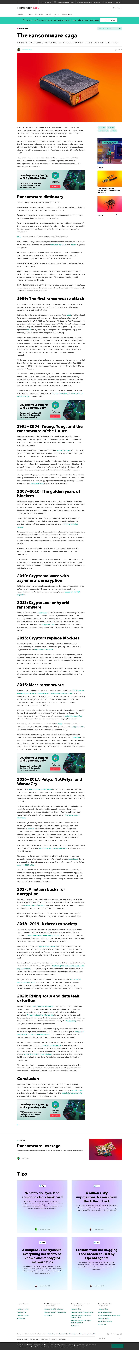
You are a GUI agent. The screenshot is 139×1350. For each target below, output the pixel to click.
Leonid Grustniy (27, 50)
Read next (22, 1140)
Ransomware (23, 28)
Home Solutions (22, 1304)
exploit (31, 829)
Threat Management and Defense (109, 1315)
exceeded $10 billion (26, 865)
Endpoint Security (103, 1318)
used (69, 315)
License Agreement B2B (89, 1334)
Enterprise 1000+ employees (112, 2)
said (29, 330)
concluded (73, 859)
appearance (41, 613)
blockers (54, 245)
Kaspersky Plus (21, 1312)
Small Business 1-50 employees (65, 2)
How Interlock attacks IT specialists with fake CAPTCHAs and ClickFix (108, 190)
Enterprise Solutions (105, 1304)
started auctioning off (52, 1045)
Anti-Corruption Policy (62, 1334)
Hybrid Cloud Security (105, 1321)
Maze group (71, 1021)
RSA (19, 237)
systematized (37, 483)
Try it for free (109, 20)
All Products (48, 1315)
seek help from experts (72, 1093)
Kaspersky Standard (23, 1309)
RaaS (60, 724)
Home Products (47, 2)
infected (76, 737)
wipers (73, 245)
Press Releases (52, 1339)
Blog (55, 14)
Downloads (39, 14)
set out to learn (63, 450)
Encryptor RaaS (77, 727)
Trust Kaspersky (62, 1339)
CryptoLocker (48, 624)
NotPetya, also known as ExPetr (53, 848)
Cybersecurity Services (105, 1312)
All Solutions (21, 1318)
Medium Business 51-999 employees (89, 2)
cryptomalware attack (47, 946)
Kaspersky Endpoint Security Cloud (55, 1312)
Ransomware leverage (38, 1145)
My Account (116, 8)
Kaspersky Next (76, 1309)
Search (120, 28)
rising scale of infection (42, 1006)
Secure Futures (67, 14)
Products (20, 14)
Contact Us (20, 1339)
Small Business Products (52, 1304)
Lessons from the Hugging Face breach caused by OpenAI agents (96, 1254)
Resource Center (44, 1339)
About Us (26, 1339)
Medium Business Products (80, 1304)
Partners (32, 1339)
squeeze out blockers (43, 650)
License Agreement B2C (75, 1334)
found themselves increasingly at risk (43, 935)
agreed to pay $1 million (34, 905)
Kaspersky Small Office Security (53, 1309)
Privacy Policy (51, 1334)
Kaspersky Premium (23, 1315)
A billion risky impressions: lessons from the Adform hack (96, 1197)
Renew (30, 14)
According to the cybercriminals (38, 1054)
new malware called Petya (40, 789)
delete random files (73, 716)
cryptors (62, 245)
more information (78, 1347)
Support (48, 14)
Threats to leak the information (40, 1015)
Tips (43, 1186)
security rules (77, 1090)
